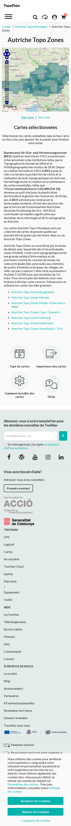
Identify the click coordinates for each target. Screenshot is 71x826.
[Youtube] (35, 456)
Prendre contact (18, 488)
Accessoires (12, 559)
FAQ (7, 644)
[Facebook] (9, 456)
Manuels (9, 636)
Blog (7, 681)
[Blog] (21, 456)
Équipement (11, 592)
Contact (9, 659)
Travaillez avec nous (17, 725)
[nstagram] (48, 456)
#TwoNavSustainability (19, 703)
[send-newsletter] (63, 436)
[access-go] (45, 18)
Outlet (8, 599)
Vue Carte (27, 117)
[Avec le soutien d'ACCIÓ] (19, 512)
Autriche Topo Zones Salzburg (31, 317)
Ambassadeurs (13, 688)
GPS (6, 537)
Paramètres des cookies (23, 784)
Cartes (6, 26)
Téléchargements (15, 622)
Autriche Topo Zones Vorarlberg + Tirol (37, 328)
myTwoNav (11, 614)
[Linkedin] (61, 456)
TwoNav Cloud (13, 566)
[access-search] (35, 18)
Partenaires (11, 696)
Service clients (13, 629)
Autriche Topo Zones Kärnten (30, 297)
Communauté (12, 651)
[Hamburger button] (8, 16)
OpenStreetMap (59, 109)
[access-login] (54, 18)
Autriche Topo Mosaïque (31, 26)
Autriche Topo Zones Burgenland (32, 292)
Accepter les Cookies (35, 801)
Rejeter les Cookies (35, 812)
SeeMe (8, 574)
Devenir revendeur (16, 718)
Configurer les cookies (35, 820)
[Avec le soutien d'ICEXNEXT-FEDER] (35, 731)
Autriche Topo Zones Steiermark (32, 323)
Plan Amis (10, 581)
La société (10, 673)
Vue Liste (44, 117)
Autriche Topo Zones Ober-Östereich (35, 312)
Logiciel (9, 544)
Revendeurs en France (18, 710)
